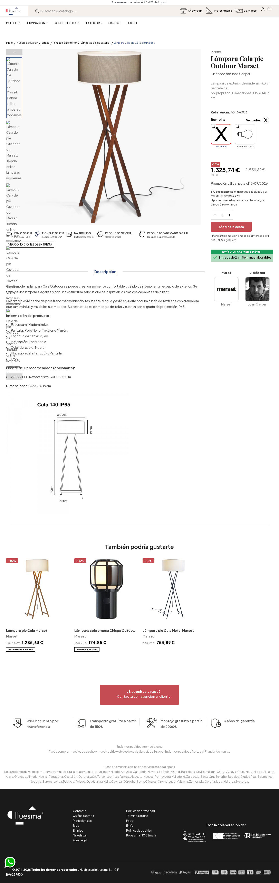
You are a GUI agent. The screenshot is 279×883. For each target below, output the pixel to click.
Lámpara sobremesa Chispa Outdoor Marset (105, 630)
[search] (37, 11)
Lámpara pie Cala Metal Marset (168, 630)
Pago (129, 820)
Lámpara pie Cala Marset (26, 630)
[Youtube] (244, 807)
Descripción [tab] (105, 271)
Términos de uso (137, 815)
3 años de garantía (239, 721)
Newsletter (80, 835)
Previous (14, 52)
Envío (130, 825)
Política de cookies (139, 830)
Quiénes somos (83, 815)
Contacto (80, 811)
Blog (76, 825)
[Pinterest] (217, 807)
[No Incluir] (221, 134)
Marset (216, 52)
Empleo (78, 830)
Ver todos (253, 120)
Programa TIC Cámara (141, 835)
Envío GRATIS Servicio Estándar (241, 251)
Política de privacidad (140, 811)
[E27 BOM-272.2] (245, 134)
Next (14, 376)
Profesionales (82, 820)
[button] (139, 695)
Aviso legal (80, 840)
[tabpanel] (37, 605)
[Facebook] (207, 807)
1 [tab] (139, 659)
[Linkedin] (226, 807)
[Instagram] (235, 807)
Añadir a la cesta (231, 227)
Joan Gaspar (241, 74)
